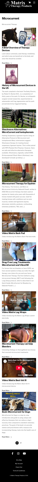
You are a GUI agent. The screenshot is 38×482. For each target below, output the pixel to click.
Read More (5, 63)
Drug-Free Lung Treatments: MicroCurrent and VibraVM (16, 263)
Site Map (19, 460)
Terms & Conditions (19, 470)
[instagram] (18, 453)
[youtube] (24, 453)
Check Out (19, 467)
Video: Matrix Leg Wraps (14, 312)
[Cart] (29, 2)
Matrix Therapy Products (18, 475)
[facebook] (12, 453)
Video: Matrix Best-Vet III (14, 380)
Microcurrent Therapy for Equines (18, 183)
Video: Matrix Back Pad (13, 233)
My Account (19, 463)
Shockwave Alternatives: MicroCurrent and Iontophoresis (18, 130)
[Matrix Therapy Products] (19, 6)
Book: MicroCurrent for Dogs (16, 411)
